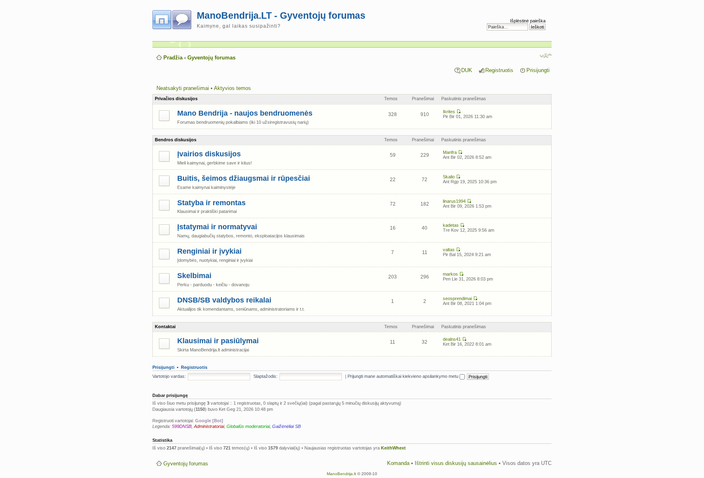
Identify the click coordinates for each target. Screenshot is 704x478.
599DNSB (181, 426)
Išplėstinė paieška (528, 20)
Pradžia (173, 58)
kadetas (451, 225)
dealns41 (452, 339)
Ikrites (449, 111)
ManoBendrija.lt (341, 473)
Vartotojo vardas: (169, 376)
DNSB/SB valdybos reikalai (224, 300)
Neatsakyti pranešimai (182, 88)
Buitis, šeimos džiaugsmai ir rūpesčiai (243, 178)
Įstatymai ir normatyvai (217, 227)
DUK (466, 70)
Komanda (398, 463)
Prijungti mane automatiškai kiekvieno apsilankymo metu (404, 376)
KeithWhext (393, 447)
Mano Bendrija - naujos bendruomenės (244, 113)
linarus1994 (454, 201)
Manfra (450, 152)
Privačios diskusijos (176, 98)
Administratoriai (209, 426)
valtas (449, 249)
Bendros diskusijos (175, 139)
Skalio (449, 176)
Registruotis (499, 70)
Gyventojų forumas (211, 58)
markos (450, 274)
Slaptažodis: (265, 376)
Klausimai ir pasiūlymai (218, 341)
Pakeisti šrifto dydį (546, 55)
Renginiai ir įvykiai (209, 251)
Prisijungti (538, 70)
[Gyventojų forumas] (174, 18)
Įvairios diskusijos (209, 154)
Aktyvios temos (232, 88)
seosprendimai (457, 298)
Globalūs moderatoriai (248, 426)
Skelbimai (194, 276)
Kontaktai (165, 326)
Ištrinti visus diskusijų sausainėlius (456, 463)
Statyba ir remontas (211, 203)
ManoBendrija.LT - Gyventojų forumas (281, 15)
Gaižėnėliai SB (286, 426)
